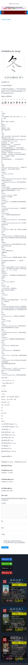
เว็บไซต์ (3, 534)
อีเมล (2, 528)
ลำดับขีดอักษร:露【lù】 (7, 488)
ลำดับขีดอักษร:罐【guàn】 (7, 479)
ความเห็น (3, 503)
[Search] (26, 12)
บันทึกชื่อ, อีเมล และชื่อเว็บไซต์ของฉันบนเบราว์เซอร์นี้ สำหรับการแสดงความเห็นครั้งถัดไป (14, 541)
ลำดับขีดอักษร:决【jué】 (7, 470)
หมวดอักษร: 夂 (9, 456)
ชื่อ (2, 521)
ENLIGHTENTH (14, 2)
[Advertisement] (14, 35)
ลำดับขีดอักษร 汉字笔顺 (5, 19)
